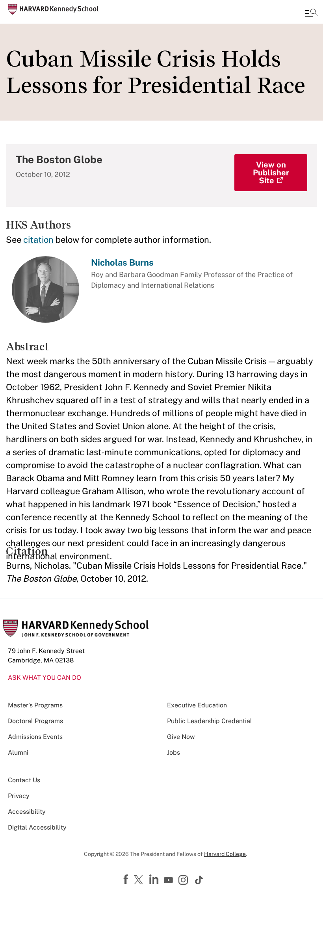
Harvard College (225, 854)
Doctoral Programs (35, 721)
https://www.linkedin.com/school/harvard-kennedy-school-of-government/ (155, 879)
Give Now (181, 736)
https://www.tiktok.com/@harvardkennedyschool (199, 879)
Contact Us (24, 780)
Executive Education (197, 705)
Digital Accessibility (37, 827)
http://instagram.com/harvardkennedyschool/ (184, 880)
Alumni (18, 752)
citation (38, 239)
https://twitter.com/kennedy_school (140, 880)
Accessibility (27, 811)
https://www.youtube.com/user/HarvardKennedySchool (169, 880)
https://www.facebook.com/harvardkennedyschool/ (127, 879)
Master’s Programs (35, 705)
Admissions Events (35, 736)
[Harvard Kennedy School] (53, 9)
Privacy (19, 796)
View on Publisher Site (271, 172)
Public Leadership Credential (209, 721)
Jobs (173, 752)
